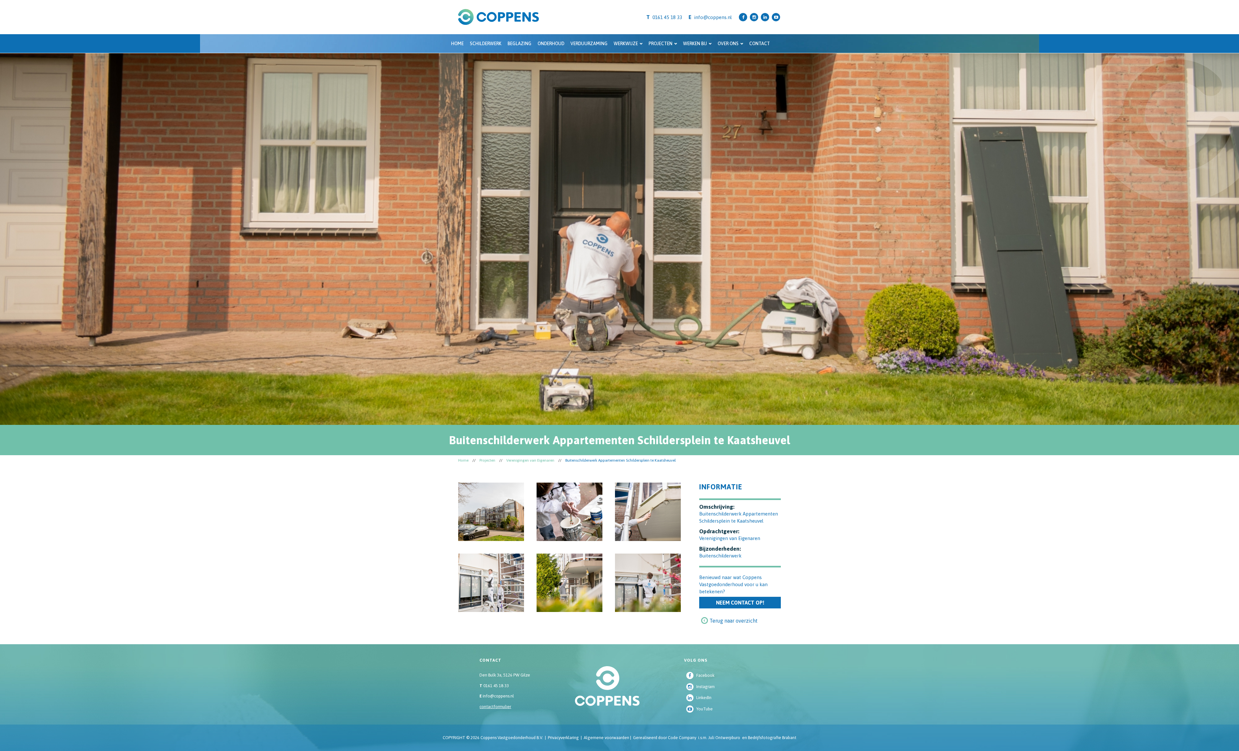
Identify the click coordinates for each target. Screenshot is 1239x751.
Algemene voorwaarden (606, 737)
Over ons (728, 43)
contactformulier (495, 706)
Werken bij (695, 43)
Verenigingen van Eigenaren (530, 460)
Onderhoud (551, 43)
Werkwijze (626, 43)
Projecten (660, 43)
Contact (759, 43)
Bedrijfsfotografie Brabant (772, 737)
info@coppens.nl (713, 17)
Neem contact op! (740, 603)
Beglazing (519, 43)
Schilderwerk (485, 43)
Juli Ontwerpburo (724, 737)
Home (457, 43)
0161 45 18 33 (494, 685)
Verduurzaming (589, 43)
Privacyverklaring (563, 737)
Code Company (682, 737)
